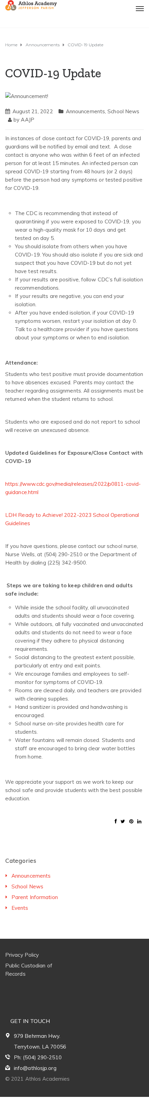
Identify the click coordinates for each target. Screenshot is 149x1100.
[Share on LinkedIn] (139, 821)
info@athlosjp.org (35, 1068)
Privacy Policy (22, 955)
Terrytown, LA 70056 (40, 1046)
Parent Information (34, 897)
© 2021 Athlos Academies (37, 1078)
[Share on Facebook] (116, 821)
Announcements (85, 111)
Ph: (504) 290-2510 (38, 1057)
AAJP (27, 119)
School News (123, 111)
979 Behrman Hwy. (37, 1036)
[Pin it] (131, 821)
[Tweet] (123, 821)
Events (19, 908)
